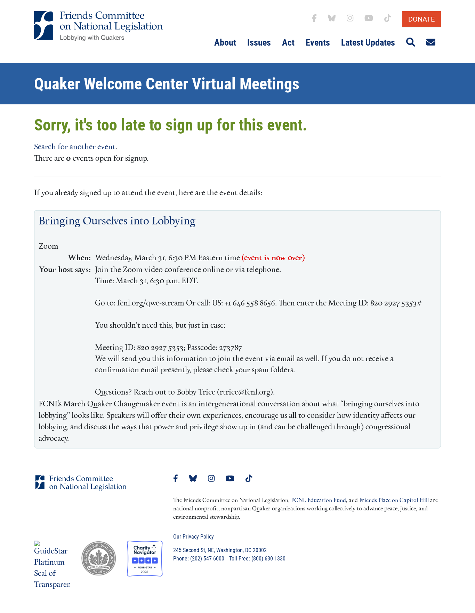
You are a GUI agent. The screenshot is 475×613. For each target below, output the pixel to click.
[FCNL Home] (81, 489)
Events (318, 42)
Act (288, 42)
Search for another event (74, 147)
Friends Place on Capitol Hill (394, 500)
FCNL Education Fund (318, 500)
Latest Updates (368, 42)
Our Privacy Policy (193, 536)
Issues (259, 42)
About (225, 42)
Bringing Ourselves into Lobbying (117, 221)
